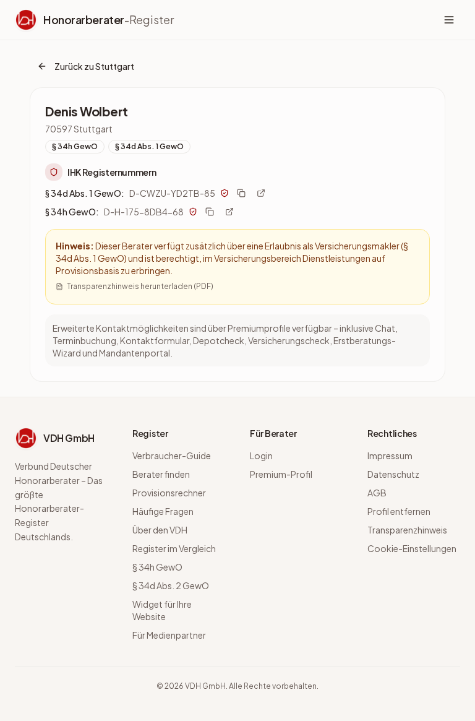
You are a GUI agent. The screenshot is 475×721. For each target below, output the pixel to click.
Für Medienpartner (169, 635)
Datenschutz (393, 474)
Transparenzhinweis (407, 529)
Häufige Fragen (163, 511)
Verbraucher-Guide (171, 455)
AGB (377, 492)
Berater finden (161, 474)
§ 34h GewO (157, 566)
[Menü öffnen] (449, 20)
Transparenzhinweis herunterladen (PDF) (140, 286)
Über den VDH (159, 529)
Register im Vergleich (174, 548)
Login (261, 455)
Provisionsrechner (169, 492)
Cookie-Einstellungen (411, 548)
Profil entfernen (398, 511)
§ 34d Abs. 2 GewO (170, 585)
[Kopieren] (241, 193)
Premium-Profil (281, 474)
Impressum (390, 455)
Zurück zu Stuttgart (94, 66)
